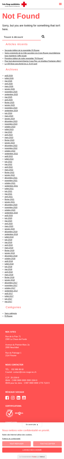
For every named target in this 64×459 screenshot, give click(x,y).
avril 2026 (9, 84)
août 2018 (9, 261)
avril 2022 (9, 167)
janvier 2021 (10, 202)
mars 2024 (9, 116)
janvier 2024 (10, 119)
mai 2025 (8, 97)
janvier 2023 (10, 143)
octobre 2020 (10, 210)
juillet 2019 (9, 237)
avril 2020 (9, 224)
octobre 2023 (10, 127)
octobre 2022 (10, 151)
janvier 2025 (10, 105)
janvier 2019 (10, 253)
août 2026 (9, 76)
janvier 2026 (10, 89)
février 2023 (9, 140)
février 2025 (9, 102)
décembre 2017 (11, 283)
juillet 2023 (9, 129)
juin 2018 (8, 267)
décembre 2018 (11, 256)
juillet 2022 (9, 159)
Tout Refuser (17, 444)
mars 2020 (9, 226)
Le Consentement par (32, 457)
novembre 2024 (11, 108)
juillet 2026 (9, 78)
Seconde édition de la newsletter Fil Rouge (22, 50)
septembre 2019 (11, 234)
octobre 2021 (10, 183)
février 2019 (9, 250)
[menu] (60, 4)
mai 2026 (8, 81)
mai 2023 (8, 132)
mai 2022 (8, 164)
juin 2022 (8, 162)
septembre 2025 (11, 94)
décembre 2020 (11, 205)
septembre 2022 (11, 154)
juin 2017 (8, 299)
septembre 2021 (11, 186)
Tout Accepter (47, 444)
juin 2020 (8, 218)
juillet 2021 (9, 189)
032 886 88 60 (17, 369)
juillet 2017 (9, 296)
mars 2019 (9, 248)
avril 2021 (9, 197)
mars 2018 (9, 275)
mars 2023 (9, 137)
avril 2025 (9, 100)
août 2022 (9, 156)
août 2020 (9, 215)
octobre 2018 (10, 259)
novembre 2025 (11, 92)
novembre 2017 (11, 285)
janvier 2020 (10, 229)
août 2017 (9, 293)
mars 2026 (9, 86)
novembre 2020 (11, 207)
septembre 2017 (11, 291)
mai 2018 (8, 269)
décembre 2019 (11, 232)
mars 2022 (9, 170)
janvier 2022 (10, 175)
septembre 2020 (11, 213)
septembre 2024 (11, 111)
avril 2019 (9, 245)
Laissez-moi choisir (32, 450)
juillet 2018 (9, 264)
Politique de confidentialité (11, 438)
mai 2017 (8, 302)
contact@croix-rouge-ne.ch (24, 372)
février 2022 (9, 172)
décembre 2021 (11, 178)
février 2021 (9, 199)
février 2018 (9, 277)
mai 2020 (8, 221)
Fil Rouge (9, 316)
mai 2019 (8, 242)
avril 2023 (9, 135)
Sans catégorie (11, 313)
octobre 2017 (10, 288)
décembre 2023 (11, 121)
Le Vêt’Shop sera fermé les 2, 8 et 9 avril (21, 64)
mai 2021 (8, 194)
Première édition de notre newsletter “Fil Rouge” (24, 58)
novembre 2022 (11, 148)
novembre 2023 (11, 124)
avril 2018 (9, 272)
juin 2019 (8, 240)
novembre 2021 (11, 181)
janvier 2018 (10, 280)
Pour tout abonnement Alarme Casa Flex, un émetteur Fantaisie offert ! (33, 61)
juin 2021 (8, 191)
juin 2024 (8, 113)
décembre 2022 (11, 146)
